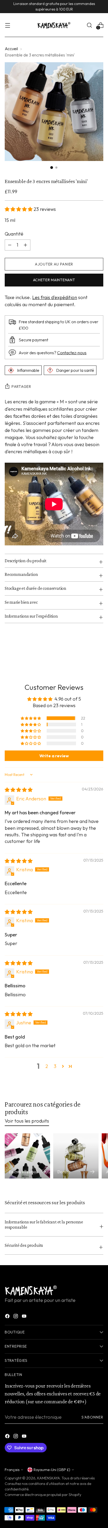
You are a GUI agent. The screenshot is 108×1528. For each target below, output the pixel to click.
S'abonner (93, 1417)
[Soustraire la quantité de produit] (25, 245)
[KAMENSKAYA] (54, 25)
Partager (21, 386)
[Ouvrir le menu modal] (7, 25)
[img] (19, 790)
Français (12, 1469)
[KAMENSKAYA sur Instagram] (16, 1317)
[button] (19, 209)
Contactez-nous (72, 352)
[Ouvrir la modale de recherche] (89, 25)
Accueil (11, 48)
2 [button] (46, 1066)
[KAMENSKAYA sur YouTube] (24, 1317)
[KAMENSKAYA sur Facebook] (8, 1317)
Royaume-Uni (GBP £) (52, 1469)
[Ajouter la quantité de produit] (9, 245)
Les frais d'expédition (54, 297)
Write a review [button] (54, 755)
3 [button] (55, 1066)
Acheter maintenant (54, 280)
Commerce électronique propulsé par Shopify (43, 1494)
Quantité (14, 234)
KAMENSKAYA (48, 1478)
